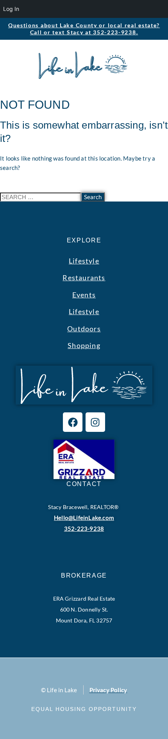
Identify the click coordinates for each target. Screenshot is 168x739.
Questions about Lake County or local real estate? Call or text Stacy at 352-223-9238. (84, 28)
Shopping (84, 345)
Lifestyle (84, 260)
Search (93, 196)
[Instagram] (95, 422)
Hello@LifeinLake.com (84, 517)
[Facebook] (72, 422)
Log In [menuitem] (11, 8)
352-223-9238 (84, 528)
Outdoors (84, 328)
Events (84, 294)
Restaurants (84, 277)
